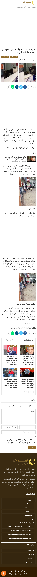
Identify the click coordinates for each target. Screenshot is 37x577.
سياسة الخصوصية (28, 562)
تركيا (8, 56)
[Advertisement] (18, 28)
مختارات (3, 56)
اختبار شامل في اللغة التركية (26, 523)
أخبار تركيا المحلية (13, 56)
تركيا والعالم (30, 346)
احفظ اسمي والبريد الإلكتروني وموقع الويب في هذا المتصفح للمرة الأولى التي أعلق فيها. (18, 441)
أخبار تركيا (30, 500)
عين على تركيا (14, 328)
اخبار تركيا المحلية (27, 503)
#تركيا (30, 328)
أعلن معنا (30, 554)
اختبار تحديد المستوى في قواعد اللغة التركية (21, 530)
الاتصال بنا (30, 558)
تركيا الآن (20, 328)
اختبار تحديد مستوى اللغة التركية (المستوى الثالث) (19, 534)
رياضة (31, 519)
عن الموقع (30, 550)
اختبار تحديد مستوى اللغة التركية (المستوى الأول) (19, 526)
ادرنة (26, 328)
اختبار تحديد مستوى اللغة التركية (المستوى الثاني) (19, 538)
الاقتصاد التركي (27, 507)
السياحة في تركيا (29, 515)
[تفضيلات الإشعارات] (3, 573)
